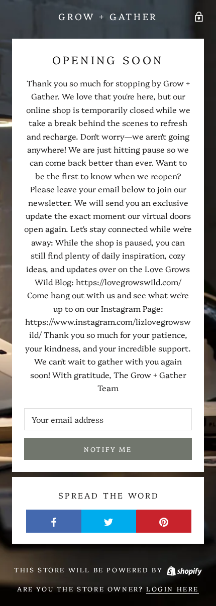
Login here (172, 588)
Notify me (108, 448)
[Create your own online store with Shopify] (184, 569)
